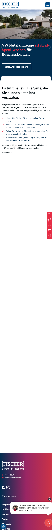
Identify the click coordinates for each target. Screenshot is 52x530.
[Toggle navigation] (47, 4)
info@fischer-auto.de (13, 478)
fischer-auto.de (7, 153)
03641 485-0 (9, 475)
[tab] (49, 220)
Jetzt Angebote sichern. (17, 67)
